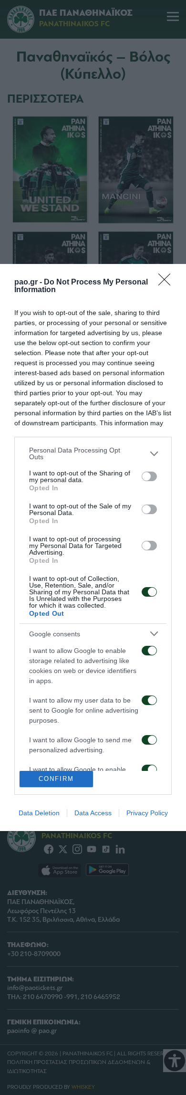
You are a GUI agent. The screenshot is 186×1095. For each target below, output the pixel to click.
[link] (167, 283)
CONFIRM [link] (56, 778)
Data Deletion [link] (39, 813)
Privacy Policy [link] (147, 813)
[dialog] (93, 547)
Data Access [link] (93, 813)
